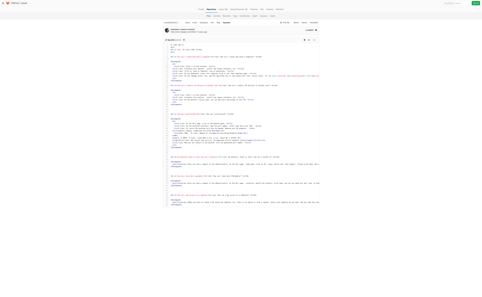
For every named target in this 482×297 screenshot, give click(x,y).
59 (167, 183)
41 (167, 140)
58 (167, 181)
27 (167, 107)
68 (167, 205)
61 (167, 188)
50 (167, 162)
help (218, 22)
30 (167, 114)
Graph (254, 16)
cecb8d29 (309, 30)
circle (194, 22)
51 (167, 164)
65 (167, 197)
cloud (24, 3)
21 (167, 93)
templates (204, 22)
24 (167, 100)
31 (167, 116)
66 (167, 200)
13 (167, 73)
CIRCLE (15, 3)
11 (167, 69)
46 (167, 152)
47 (167, 155)
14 (167, 76)
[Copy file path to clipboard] (184, 40)
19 (167, 88)
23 (167, 97)
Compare (263, 16)
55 (167, 174)
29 (167, 112)
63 (167, 193)
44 (167, 147)
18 (167, 85)
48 (167, 157)
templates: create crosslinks (183, 29)
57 (167, 178)
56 (167, 176)
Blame (296, 22)
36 (167, 128)
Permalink (314, 22)
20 (167, 90)
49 (167, 159)
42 (167, 143)
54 (167, 171)
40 (167, 138)
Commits (216, 16)
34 (167, 124)
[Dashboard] (8, 4)
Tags (235, 16)
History (304, 22)
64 (167, 195)
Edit (314, 40)
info (212, 22)
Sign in (476, 3)
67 (167, 202)
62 (167, 190)
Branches (227, 16)
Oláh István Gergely (179, 32)
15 (167, 78)
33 (167, 121)
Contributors (245, 16)
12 (167, 71)
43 (167, 145)
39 (167, 135)
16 (167, 81)
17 (167, 83)
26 (167, 104)
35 (167, 126)
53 (167, 169)
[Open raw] (309, 40)
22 (167, 95)
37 (167, 131)
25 (167, 102)
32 (167, 119)
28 (167, 109)
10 (167, 66)
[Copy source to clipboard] (305, 40)
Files (209, 16)
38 (167, 133)
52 (167, 166)
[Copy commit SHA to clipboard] (316, 30)
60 (167, 186)
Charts (272, 16)
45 (167, 150)
